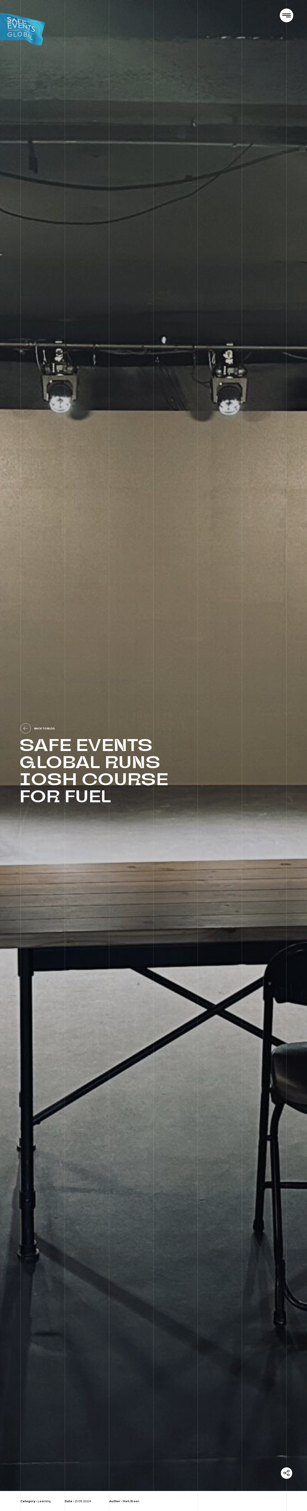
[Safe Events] (24, 27)
